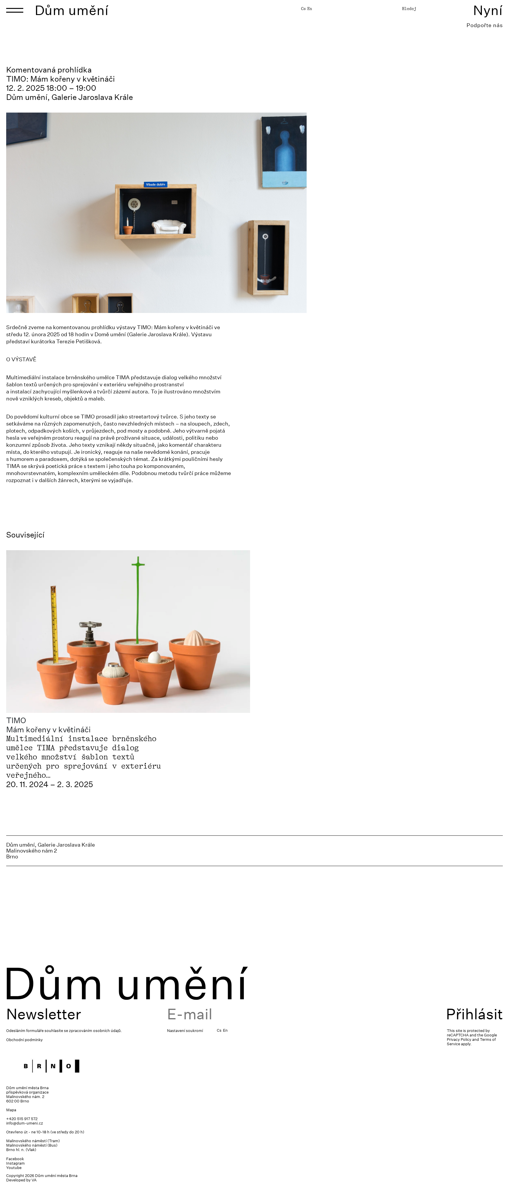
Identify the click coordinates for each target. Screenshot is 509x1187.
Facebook (15, 1158)
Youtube (14, 1167)
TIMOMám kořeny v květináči (48, 725)
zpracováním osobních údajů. (95, 1030)
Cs (303, 8)
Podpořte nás (485, 25)
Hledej (409, 8)
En (309, 8)
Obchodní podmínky (24, 1039)
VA (34, 1180)
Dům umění (72, 10)
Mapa (11, 1109)
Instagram (15, 1163)
